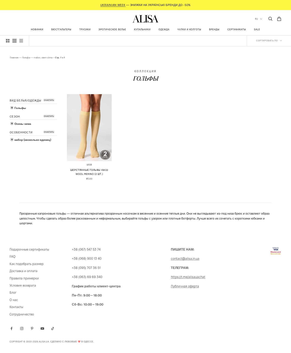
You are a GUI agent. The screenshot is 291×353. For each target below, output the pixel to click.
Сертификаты (236, 29)
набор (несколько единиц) (32, 140)
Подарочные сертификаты (29, 249)
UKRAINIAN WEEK (113, 5)
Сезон (15, 116)
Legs (89, 164)
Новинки (37, 29)
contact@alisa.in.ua (185, 258)
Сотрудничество (22, 314)
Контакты (16, 307)
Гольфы (26, 57)
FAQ (12, 256)
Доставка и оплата (23, 271)
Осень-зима (22, 124)
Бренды (214, 29)
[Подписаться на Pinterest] (32, 328)
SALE (257, 29)
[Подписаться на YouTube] (42, 328)
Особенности (21, 132)
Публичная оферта (185, 286)
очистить (49, 100)
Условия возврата (23, 285)
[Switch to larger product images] (8, 40)
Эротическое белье (112, 29)
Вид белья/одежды (26, 100)
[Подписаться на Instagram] (22, 328)
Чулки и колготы (189, 29)
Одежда (164, 29)
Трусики (85, 29)
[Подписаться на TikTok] (53, 328)
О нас (14, 300)
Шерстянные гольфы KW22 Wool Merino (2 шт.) (89, 172)
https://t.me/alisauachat (188, 277)
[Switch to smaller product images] (14, 40)
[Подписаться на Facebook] (11, 328)
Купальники (142, 29)
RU (256, 19)
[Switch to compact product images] (21, 40)
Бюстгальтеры (61, 29)
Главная (14, 57)
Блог (13, 292)
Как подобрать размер (27, 264)
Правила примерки (24, 278)
